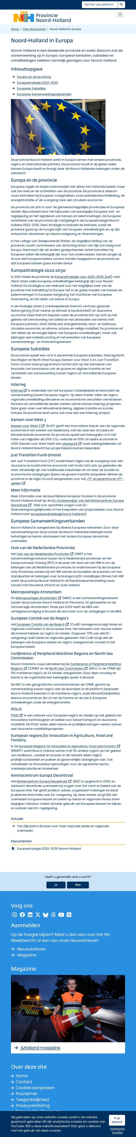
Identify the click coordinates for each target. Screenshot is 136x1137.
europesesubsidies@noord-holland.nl (58, 514)
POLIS (17, 715)
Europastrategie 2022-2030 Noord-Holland (49, 848)
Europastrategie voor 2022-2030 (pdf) (83, 277)
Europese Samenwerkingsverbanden (44, 94)
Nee (78, 884)
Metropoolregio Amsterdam (39, 598)
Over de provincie (34, 29)
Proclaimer (26, 1093)
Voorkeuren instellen (117, 1131)
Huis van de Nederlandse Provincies (45, 554)
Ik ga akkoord (117, 1120)
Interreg (19, 390)
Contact (24, 1082)
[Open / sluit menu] (120, 14)
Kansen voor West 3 (28, 426)
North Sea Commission (68, 668)
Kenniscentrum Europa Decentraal (44, 781)
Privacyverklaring (33, 1105)
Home (15, 29)
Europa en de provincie (34, 77)
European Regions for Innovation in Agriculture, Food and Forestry (70, 746)
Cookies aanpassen (35, 1087)
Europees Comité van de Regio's (43, 624)
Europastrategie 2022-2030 (37, 83)
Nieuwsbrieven (31, 949)
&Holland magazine (40, 1048)
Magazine (26, 955)
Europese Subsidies (31, 88)
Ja (56, 884)
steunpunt (72, 444)
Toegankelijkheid (32, 1099)
